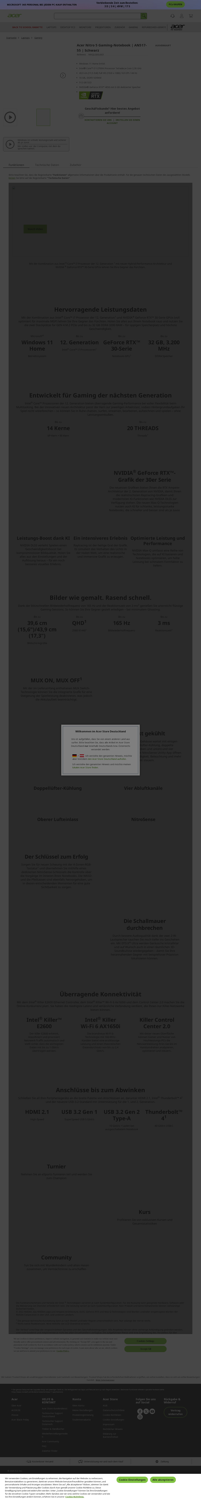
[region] (100, 1487)
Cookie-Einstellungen (132, 1479)
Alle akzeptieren (163, 1479)
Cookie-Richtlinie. (74, 1496)
